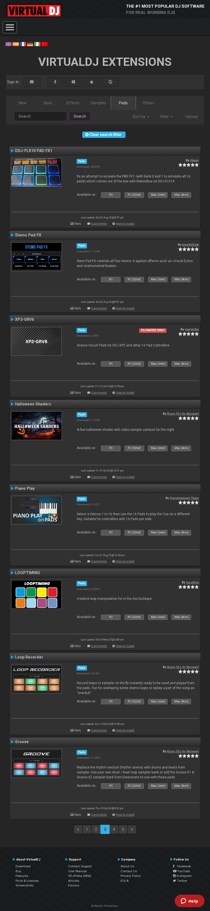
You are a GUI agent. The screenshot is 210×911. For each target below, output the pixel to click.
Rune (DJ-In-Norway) (183, 414)
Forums (73, 885)
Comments (99, 223)
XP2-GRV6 (24, 319)
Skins (47, 103)
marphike (192, 329)
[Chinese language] (45, 43)
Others (148, 103)
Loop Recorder (29, 657)
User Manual (77, 871)
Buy (18, 871)
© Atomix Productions (105, 906)
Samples (98, 103)
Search (80, 116)
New (23, 103)
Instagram (184, 876)
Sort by (140, 116)
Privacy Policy (131, 876)
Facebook (182, 866)
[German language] (30, 43)
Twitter (181, 881)
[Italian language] (37, 43)
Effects (73, 103)
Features (22, 876)
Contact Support (80, 866)
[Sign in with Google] (110, 82)
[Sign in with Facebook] (55, 82)
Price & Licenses (27, 881)
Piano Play (25, 488)
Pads (123, 103)
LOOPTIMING (27, 573)
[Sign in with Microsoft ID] (73, 82)
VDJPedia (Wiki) (79, 876)
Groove (22, 742)
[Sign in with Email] (31, 82)
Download (23, 866)
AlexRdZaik (190, 245)
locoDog (192, 582)
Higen (194, 160)
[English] (8, 43)
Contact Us (129, 871)
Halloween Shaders (33, 404)
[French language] (23, 43)
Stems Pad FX (28, 235)
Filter (165, 116)
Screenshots (25, 885)
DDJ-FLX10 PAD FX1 (33, 151)
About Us (127, 866)
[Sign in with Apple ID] (92, 82)
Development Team (184, 498)
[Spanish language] (16, 43)
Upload (191, 116)
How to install (125, 223)
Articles (73, 881)
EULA (125, 881)
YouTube (183, 871)
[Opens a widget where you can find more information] (189, 901)
